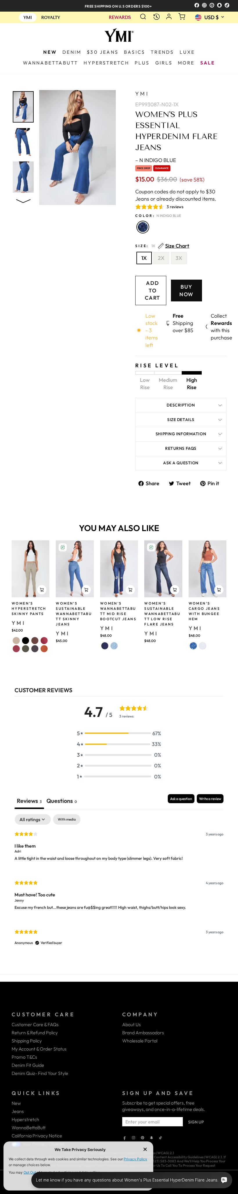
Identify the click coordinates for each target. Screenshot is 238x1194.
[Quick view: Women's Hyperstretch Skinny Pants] (41, 589)
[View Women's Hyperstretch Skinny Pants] (30, 568)
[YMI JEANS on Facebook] (124, 1138)
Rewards (120, 17)
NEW (50, 52)
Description (181, 405)
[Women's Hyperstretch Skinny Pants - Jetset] (34, 648)
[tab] (61, 801)
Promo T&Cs (24, 1057)
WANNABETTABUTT (50, 63)
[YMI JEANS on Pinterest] (142, 1138)
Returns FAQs (180, 448)
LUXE (187, 52)
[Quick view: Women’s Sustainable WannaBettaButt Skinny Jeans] (86, 589)
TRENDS (162, 52)
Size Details (180, 419)
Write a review (210, 798)
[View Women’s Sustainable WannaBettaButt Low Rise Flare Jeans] (163, 568)
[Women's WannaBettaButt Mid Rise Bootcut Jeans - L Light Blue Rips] (114, 645)
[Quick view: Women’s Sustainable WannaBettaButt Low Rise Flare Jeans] (174, 589)
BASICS (134, 52)
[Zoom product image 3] (23, 177)
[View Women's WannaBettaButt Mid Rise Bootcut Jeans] (119, 568)
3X (179, 258)
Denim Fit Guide (28, 1065)
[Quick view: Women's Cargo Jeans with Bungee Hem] (218, 589)
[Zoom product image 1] (23, 107)
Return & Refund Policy (35, 1032)
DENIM (71, 52)
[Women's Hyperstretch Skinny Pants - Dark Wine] (16, 648)
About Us (131, 1024)
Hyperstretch (25, 1119)
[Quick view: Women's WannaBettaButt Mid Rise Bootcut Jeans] (130, 589)
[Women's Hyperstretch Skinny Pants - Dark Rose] (44, 640)
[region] (119, 5)
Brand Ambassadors (143, 1032)
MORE (186, 63)
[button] (119, 733)
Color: (158, 215)
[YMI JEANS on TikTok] (160, 1138)
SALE (207, 63)
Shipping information (181, 433)
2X (161, 258)
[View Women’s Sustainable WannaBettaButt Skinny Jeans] (74, 568)
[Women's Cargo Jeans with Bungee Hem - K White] (202, 645)
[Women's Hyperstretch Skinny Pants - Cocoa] (34, 640)
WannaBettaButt (29, 1127)
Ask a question (181, 462)
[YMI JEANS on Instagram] (133, 1138)
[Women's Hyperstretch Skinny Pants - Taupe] (16, 640)
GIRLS (163, 63)
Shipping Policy (27, 1041)
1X (144, 258)
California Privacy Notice (37, 1136)
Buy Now (186, 290)
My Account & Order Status (39, 1049)
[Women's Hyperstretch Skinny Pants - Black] (25, 640)
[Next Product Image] (23, 200)
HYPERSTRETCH (106, 63)
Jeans (18, 1111)
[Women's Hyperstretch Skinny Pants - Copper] (44, 648)
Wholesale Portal (139, 1041)
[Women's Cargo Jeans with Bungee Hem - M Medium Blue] (193, 645)
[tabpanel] (119, 884)
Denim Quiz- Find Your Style (40, 1073)
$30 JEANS (102, 52)
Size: (162, 246)
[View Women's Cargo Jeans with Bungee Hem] (207, 568)
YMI (142, 93)
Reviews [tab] (29, 800)
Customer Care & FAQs (35, 1024)
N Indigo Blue (143, 227)
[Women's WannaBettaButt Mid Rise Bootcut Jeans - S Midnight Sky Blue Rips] (104, 645)
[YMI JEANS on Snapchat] (151, 1138)
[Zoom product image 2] (23, 142)
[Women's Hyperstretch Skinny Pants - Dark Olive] (25, 648)
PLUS (142, 63)
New (16, 1103)
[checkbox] (66, 819)
